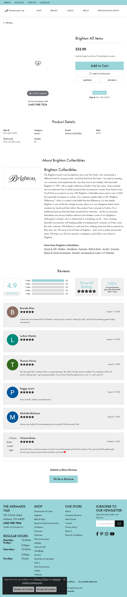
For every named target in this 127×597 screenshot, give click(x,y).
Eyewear (115, 248)
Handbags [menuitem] (38, 550)
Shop (39, 10)
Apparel (76, 252)
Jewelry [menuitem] (37, 554)
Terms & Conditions (73, 534)
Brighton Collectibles (73, 133)
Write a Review (63, 479)
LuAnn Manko (28, 336)
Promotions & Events (108, 10)
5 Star (27, 280)
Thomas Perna (28, 361)
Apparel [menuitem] (38, 515)
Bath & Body (95, 248)
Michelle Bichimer (30, 413)
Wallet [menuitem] (37, 570)
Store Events (70, 519)
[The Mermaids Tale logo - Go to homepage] (15, 10)
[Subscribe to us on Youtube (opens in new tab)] (112, 534)
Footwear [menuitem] (38, 534)
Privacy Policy (71, 527)
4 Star (27, 283)
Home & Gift (50, 248)
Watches (110, 252)
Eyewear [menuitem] (38, 531)
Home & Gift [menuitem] (39, 546)
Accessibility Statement (87, 581)
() (66, 280)
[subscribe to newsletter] (119, 523)
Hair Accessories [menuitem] (41, 538)
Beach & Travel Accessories (57, 252)
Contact (68, 523)
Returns (112, 80)
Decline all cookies (23, 589)
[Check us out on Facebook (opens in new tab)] (97, 534)
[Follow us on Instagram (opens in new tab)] (106, 534)
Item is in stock (99, 93)
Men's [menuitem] (37, 562)
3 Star (27, 287)
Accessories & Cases (91, 252)
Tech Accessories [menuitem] (41, 566)
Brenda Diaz (27, 308)
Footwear (82, 248)
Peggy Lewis (27, 388)
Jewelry (37, 133)
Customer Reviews (73, 515)
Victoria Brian (28, 438)
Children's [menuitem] (38, 527)
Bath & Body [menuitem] (39, 519)
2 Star (27, 290)
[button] (7, 2)
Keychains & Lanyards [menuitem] (44, 558)
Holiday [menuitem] (37, 542)
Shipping (87, 80)
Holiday (61, 248)
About (86, 10)
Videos (70, 10)
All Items (9, 22)
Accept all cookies (46, 589)
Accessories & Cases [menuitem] (43, 511)
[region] (37, 63)
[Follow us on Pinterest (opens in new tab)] (101, 534)
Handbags (72, 248)
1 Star (27, 293)
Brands (54, 10)
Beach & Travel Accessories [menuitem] (46, 523)
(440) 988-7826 (37, 104)
